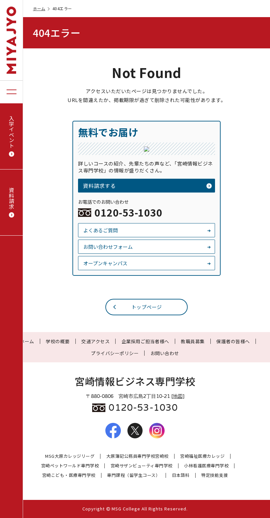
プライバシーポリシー (115, 353)
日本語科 (181, 475)
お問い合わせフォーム (108, 246)
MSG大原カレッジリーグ (69, 456)
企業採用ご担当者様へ (145, 341)
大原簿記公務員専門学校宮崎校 (137, 456)
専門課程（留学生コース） (133, 475)
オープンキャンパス (105, 263)
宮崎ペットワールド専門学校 (70, 465)
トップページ (146, 306)
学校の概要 (58, 341)
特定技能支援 (214, 475)
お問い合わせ (164, 353)
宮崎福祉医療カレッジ (202, 456)
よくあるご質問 (100, 230)
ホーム (39, 8)
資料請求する (99, 186)
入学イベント (11, 132)
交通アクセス (95, 341)
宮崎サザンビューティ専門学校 (142, 465)
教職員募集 (193, 341)
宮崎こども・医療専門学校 (68, 475)
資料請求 (11, 198)
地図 (178, 396)
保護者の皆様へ (233, 341)
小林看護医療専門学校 (206, 465)
